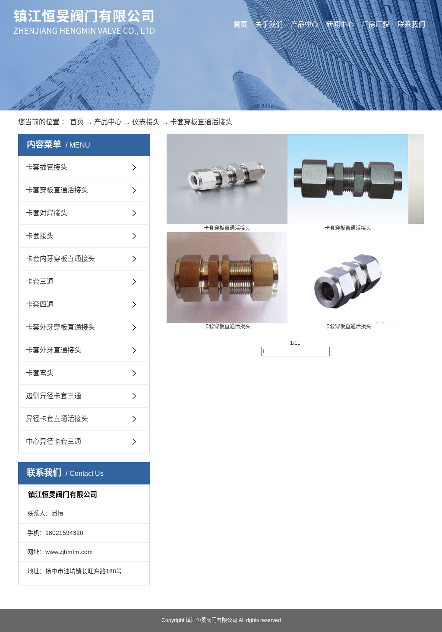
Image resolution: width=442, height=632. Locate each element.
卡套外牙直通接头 (53, 350)
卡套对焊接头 (46, 213)
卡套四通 (40, 304)
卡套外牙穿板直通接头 (60, 327)
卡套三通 (40, 281)
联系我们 (411, 24)
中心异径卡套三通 (53, 441)
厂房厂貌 (375, 24)
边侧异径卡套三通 (53, 395)
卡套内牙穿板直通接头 (60, 258)
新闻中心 (340, 24)
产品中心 (305, 24)
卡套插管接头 (46, 167)
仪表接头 (146, 122)
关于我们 (269, 24)
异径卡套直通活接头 (57, 418)
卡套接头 (40, 235)
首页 (240, 24)
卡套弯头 (40, 373)
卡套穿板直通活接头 (201, 122)
